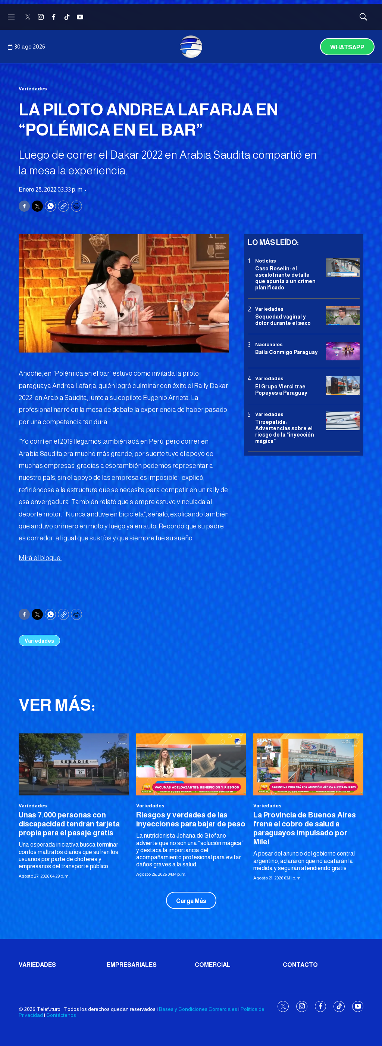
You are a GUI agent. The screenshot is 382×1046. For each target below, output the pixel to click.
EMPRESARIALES (132, 965)
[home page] (191, 46)
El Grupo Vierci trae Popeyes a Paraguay (281, 390)
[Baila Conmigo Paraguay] (343, 351)
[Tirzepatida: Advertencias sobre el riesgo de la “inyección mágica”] (343, 421)
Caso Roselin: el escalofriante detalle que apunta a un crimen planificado (285, 278)
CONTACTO (300, 965)
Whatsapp (347, 47)
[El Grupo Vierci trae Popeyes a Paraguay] (343, 385)
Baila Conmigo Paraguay (286, 352)
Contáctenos (61, 1015)
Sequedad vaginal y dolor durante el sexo (283, 320)
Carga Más (191, 901)
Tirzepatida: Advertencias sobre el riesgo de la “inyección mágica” (284, 431)
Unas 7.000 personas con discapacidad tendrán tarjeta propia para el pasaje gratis (69, 824)
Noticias (265, 261)
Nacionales (269, 344)
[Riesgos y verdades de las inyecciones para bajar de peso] (191, 764)
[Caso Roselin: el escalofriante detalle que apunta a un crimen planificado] (343, 267)
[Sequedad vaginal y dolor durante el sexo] (343, 315)
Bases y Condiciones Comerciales (198, 1009)
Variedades (33, 88)
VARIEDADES (37, 965)
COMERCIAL (213, 965)
